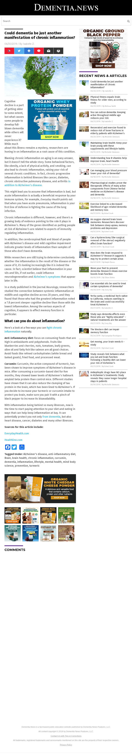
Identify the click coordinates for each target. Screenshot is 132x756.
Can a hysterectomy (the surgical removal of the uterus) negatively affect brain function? (107, 240)
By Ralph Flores (108, 262)
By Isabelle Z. (108, 91)
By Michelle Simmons (111, 137)
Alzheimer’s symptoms (47, 276)
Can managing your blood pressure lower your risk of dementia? (108, 172)
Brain (8, 458)
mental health (53, 461)
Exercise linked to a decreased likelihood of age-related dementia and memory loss (108, 207)
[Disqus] (40, 594)
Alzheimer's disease (35, 454)
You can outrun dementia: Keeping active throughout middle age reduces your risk (108, 115)
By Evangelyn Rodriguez (112, 336)
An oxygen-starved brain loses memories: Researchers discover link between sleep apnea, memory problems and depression (108, 224)
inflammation (25, 461)
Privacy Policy (66, 745)
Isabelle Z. (28, 43)
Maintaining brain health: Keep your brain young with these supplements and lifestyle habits (108, 146)
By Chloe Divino (108, 278)
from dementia (51, 416)
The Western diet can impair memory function (104, 331)
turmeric (34, 465)
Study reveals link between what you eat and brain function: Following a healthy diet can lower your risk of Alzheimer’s (108, 358)
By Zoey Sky (107, 290)
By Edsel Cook (107, 213)
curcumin (60, 458)
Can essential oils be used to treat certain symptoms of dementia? (108, 285)
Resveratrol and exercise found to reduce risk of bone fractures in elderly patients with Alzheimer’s (108, 130)
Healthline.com (13, 439)
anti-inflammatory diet (61, 454)
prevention (21, 465)
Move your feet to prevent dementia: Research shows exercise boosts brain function (108, 271)
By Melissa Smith (109, 106)
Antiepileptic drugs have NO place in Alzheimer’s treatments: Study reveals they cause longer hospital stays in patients (108, 377)
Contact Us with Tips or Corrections (66, 736)
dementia (10, 461)
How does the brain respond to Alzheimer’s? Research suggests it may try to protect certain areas (108, 256)
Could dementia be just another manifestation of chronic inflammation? (106, 84)
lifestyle (39, 461)
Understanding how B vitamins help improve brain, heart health (108, 159)
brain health (19, 458)
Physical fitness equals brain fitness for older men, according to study (108, 100)
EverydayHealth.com (17, 433)
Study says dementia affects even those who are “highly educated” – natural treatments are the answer (108, 317)
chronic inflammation (40, 458)
